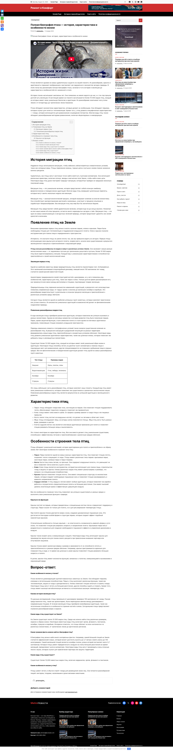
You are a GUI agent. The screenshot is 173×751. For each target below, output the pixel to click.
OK (129, 748)
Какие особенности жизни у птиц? (50, 152)
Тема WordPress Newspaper (63, 746)
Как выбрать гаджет (123, 199)
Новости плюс (121, 202)
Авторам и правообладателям (69, 2)
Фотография (120, 727)
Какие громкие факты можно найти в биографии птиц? (56, 148)
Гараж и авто (118, 80)
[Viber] (2, 25)
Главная (119, 716)
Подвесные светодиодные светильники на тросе (124, 174)
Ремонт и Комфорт (42, 7)
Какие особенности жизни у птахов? (50, 142)
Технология (120, 733)
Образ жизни (121, 721)
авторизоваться (71, 692)
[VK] (2, 15)
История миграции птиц (41, 125)
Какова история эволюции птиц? (49, 144)
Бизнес (119, 718)
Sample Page (54, 2)
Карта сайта (83, 2)
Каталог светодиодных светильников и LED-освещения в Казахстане (128, 107)
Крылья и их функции (43, 138)
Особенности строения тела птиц (45, 136)
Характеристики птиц (41, 134)
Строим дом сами (122, 210)
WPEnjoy (75, 746)
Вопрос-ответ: (38, 140)
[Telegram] (2, 11)
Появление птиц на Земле (42, 127)
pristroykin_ (40, 31)
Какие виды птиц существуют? (48, 150)
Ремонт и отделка (122, 206)
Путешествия (121, 730)
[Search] (140, 20)
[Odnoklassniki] (2, 22)
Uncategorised (35, 20)
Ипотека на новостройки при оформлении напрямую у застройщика (125, 84)
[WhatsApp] (2, 18)
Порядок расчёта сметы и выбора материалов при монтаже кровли (127, 60)
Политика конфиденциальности (98, 2)
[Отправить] (2, 29)
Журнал (119, 724)
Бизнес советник (119, 57)
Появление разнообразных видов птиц (49, 131)
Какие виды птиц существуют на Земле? (52, 146)
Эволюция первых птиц (44, 129)
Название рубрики (121, 52)
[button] (70, 122)
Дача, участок (121, 195)
